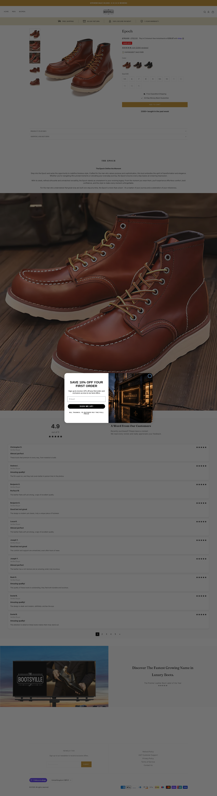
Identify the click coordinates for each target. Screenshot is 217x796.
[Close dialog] (149, 376)
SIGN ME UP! (86, 406)
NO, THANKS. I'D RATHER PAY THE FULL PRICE (86, 413)
